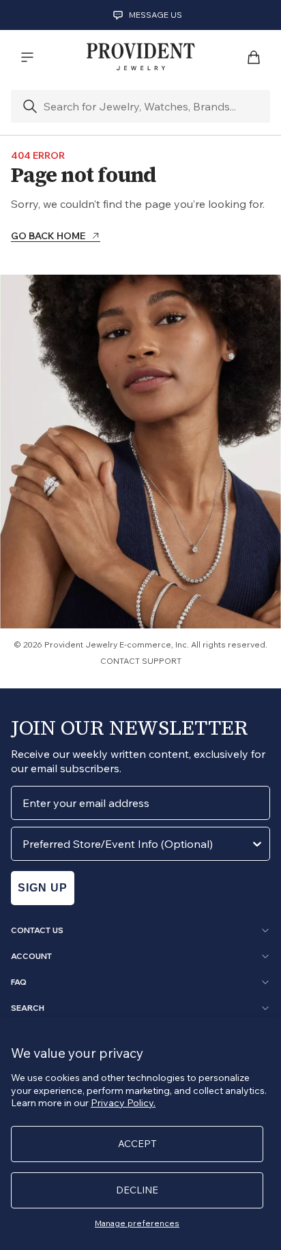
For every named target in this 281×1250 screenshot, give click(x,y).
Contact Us (37, 930)
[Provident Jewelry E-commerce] (140, 57)
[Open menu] (27, 57)
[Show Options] (257, 843)
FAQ (19, 982)
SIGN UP (43, 888)
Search (27, 1008)
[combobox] (136, 843)
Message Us (155, 15)
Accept (137, 1144)
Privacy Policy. (123, 1103)
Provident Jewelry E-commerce (107, 644)
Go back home (48, 236)
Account (31, 956)
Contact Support (140, 661)
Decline (137, 1190)
